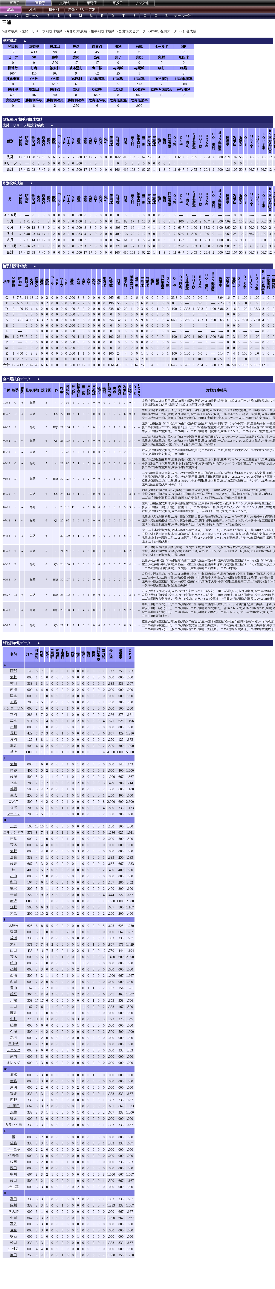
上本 (13, 783)
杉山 (13, 876)
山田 (13, 950)
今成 (13, 795)
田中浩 (13, 1044)
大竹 (13, 677)
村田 (13, 683)
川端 (13, 1000)
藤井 (13, 863)
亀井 (13, 745)
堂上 (13, 752)
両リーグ (32, 16)
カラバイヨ (13, 1124)
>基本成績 (10, 31)
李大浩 (13, 1211)
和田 (13, 882)
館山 (13, 963)
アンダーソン (13, 708)
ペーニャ (13, 1149)
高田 (13, 1199)
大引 (13, 944)
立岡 (13, 714)
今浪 (13, 1031)
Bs (91, 15)
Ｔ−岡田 (14, 1106)
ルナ (13, 826)
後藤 (13, 1143)
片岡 (13, 739)
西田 (13, 981)
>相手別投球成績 (102, 31)
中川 (13, 1174)
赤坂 (13, 901)
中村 (13, 1019)
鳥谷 (13, 770)
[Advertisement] (71, 1277)
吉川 (13, 727)
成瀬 (13, 938)
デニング (13, 1050)
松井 (13, 1025)
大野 (13, 851)
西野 (13, 1100)
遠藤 (13, 857)
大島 (13, 913)
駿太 (13, 1118)
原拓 (13, 1075)
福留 (13, 807)
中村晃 (13, 1249)
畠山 (13, 988)
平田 (13, 894)
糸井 (13, 1112)
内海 (13, 689)
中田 (13, 1217)
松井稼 (13, 1186)
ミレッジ (13, 1062)
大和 (13, 764)
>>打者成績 (187, 31)
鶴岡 (13, 789)
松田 (13, 1242)
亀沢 (13, 888)
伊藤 (13, 1081)
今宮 (13, 1230)
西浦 (13, 975)
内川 (13, 1205)
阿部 (13, 671)
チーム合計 (182, 16)
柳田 (13, 1255)
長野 (13, 733)
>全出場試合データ (131, 31)
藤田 (13, 1180)
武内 (13, 1056)
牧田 (13, 1162)
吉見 (13, 838)
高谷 (13, 1224)
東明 (13, 1087)
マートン (13, 814)
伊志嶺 (13, 1155)
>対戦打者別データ (162, 31)
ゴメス (13, 801)
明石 (13, 1236)
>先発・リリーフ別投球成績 (41, 31)
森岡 (13, 932)
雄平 (13, 994)
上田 (13, 1006)
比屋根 (13, 925)
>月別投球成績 (75, 31)
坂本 (13, 720)
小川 (13, 969)
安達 (13, 1093)
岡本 (13, 696)
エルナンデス (13, 832)
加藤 (13, 702)
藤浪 (13, 776)
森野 (13, 907)
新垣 (13, 1037)
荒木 (13, 845)
